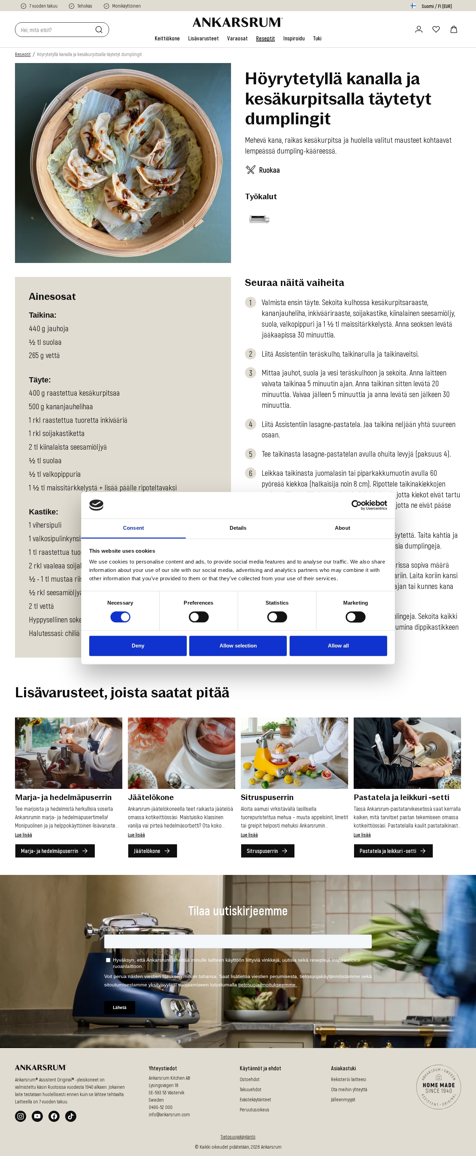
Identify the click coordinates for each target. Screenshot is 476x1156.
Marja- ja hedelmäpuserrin (49, 850)
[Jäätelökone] (181, 753)
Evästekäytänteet (255, 1099)
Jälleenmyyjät (343, 1099)
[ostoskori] (453, 29)
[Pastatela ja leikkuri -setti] (407, 753)
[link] (167, 38)
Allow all (338, 646)
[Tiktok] (70, 1116)
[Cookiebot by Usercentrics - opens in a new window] (356, 505)
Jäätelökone (147, 850)
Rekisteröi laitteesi (348, 1079)
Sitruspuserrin (262, 850)
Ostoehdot (250, 1079)
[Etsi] (100, 30)
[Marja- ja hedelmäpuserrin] (68, 753)
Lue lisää (23, 835)
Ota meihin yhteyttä (349, 1089)
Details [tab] (238, 528)
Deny (138, 646)
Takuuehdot (250, 1089)
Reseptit (23, 54)
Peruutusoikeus (254, 1109)
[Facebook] (54, 1116)
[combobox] (53, 30)
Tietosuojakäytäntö (238, 1137)
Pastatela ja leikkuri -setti (388, 850)
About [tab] (342, 528)
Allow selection (238, 646)
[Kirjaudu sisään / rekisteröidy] (419, 29)
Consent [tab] (133, 528)
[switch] (199, 616)
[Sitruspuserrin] (294, 753)
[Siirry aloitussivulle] (238, 22)
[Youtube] (37, 1116)
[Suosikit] (436, 29)
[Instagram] (20, 1116)
